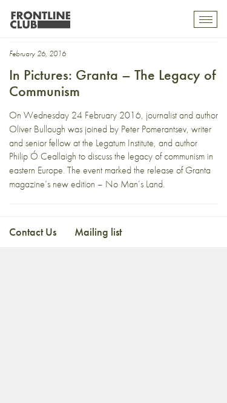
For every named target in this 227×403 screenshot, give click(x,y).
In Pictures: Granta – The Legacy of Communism (112, 82)
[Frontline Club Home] (40, 16)
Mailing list (98, 232)
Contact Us (32, 232)
